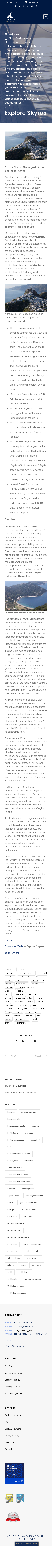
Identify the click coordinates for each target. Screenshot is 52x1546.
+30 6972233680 (25, 1330)
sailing (38, 1251)
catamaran (23, 69)
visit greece (36, 1265)
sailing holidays (13, 1258)
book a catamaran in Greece (18, 1154)
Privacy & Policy (12, 1436)
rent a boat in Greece (27, 76)
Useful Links (10, 1442)
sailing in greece (33, 1258)
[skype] (23, 6)
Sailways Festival (12, 1380)
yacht (9, 1272)
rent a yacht (22, 1009)
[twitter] (28, 6)
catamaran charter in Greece (18, 1182)
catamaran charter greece (17, 1175)
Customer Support (13, 1415)
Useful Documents (13, 1429)
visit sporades (13, 99)
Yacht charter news (13, 1373)
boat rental (36, 54)
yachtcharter (13, 102)
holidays (10, 1210)
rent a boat (28, 1216)
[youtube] (32, 6)
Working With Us (12, 1387)
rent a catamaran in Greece (18, 1237)
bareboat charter (31, 46)
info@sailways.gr (37, 2)
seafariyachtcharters (14, 1093)
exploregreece (13, 1196)
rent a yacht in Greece (27, 87)
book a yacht (12, 1161)
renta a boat (34, 91)
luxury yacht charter (28, 1210)
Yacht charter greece (15, 1286)
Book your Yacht (14, 946)
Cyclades (11, 1189)
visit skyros (33, 95)
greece (10, 1203)
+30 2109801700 (15, 2)
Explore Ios (21, 1086)
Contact (8, 1449)
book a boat (21, 984)
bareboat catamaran (29, 1112)
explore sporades (25, 72)
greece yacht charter (28, 1203)
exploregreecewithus (34, 1196)
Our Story (9, 1366)
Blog (11, 38)
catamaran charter (14, 1168)
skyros (21, 95)
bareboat (15, 42)
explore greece (28, 1189)
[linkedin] (19, 6)
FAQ (7, 1422)
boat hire (25, 977)
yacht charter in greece (16, 1293)
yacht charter (32, 99)
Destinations (23, 38)
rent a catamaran (16, 80)
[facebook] (15, 6)
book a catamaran (23, 61)
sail (27, 1251)
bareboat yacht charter (19, 50)
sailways (14, 34)
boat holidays (19, 54)
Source (9, 940)
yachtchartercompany (33, 1279)
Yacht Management (13, 1393)
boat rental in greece (18, 57)
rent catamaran (15, 91)
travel (23, 1265)
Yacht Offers (12, 952)
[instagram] (36, 6)
